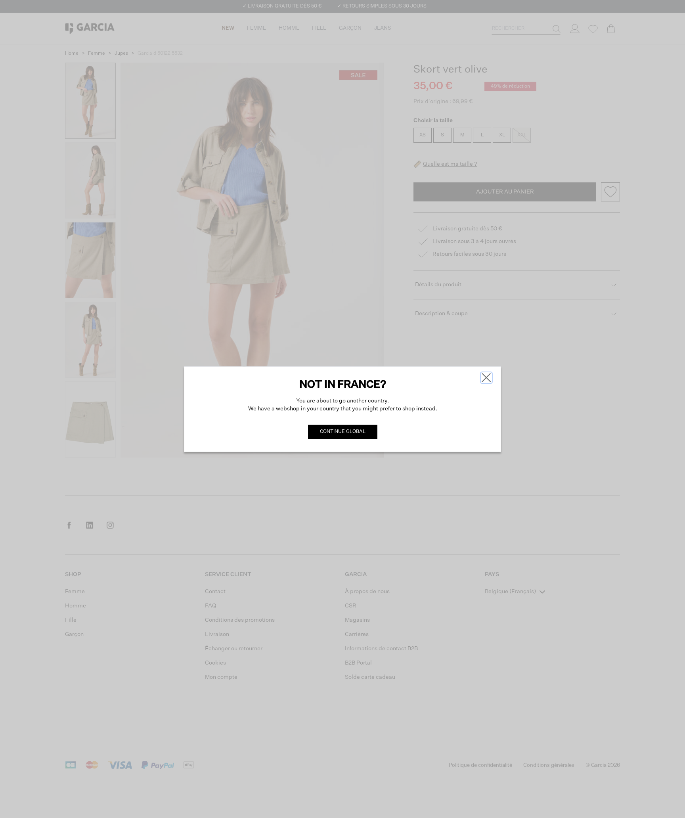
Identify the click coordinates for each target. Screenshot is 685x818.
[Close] (486, 377)
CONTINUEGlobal (342, 431)
